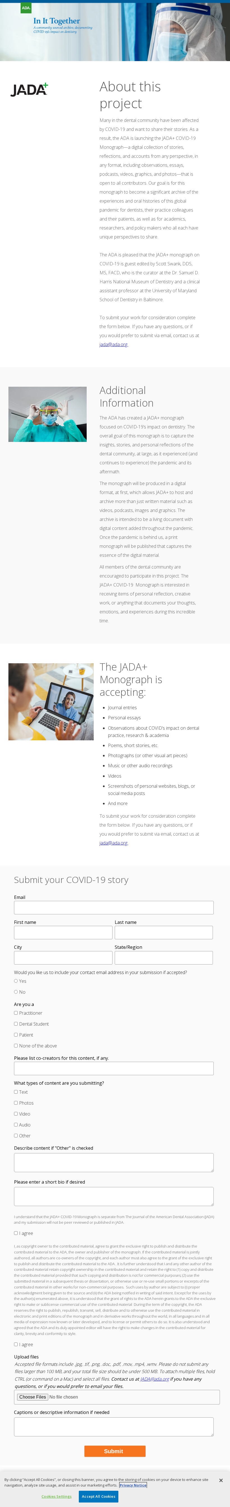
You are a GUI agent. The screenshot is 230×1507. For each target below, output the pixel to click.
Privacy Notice (133, 1485)
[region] (115, 1489)
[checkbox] (114, 987)
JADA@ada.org (154, 1379)
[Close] (221, 1480)
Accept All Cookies (98, 1496)
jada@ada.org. (114, 344)
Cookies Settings (57, 1496)
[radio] (114, 981)
